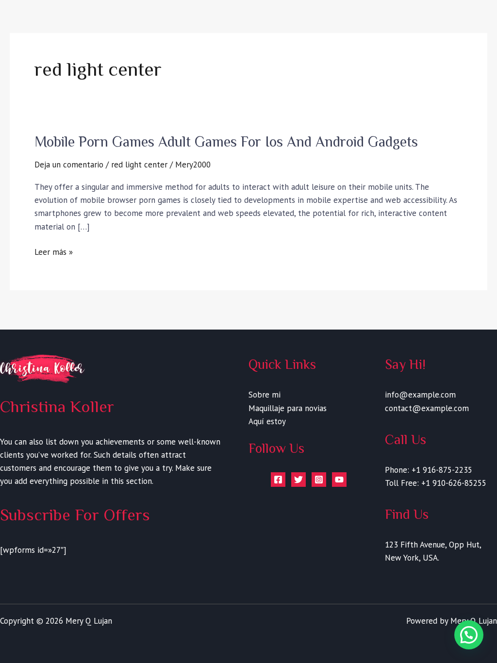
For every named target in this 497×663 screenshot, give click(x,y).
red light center (139, 164)
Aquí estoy (267, 421)
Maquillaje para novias (287, 408)
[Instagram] (319, 479)
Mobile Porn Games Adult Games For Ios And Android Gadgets (226, 141)
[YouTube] (339, 479)
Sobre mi (264, 394)
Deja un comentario (68, 164)
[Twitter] (298, 479)
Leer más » (53, 252)
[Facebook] (278, 479)
